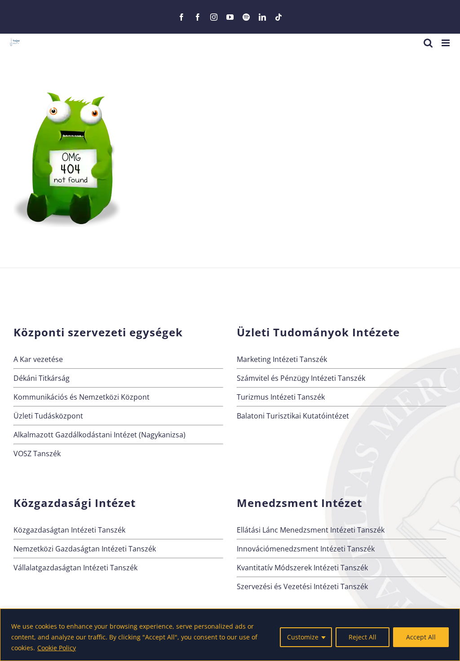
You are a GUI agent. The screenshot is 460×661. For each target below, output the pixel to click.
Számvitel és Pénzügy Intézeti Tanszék (301, 378)
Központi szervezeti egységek (98, 332)
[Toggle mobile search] (428, 43)
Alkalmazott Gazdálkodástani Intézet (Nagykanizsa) (99, 435)
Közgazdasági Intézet (74, 502)
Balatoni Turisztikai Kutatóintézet (293, 416)
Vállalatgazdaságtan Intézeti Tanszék (75, 568)
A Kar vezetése (38, 359)
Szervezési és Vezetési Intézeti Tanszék (302, 586)
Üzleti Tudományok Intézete (318, 332)
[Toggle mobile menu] (446, 43)
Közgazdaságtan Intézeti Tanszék (69, 530)
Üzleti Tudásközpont (48, 416)
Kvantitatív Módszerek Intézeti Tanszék (302, 568)
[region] (230, 634)
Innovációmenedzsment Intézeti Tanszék (306, 549)
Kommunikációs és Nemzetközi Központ (81, 397)
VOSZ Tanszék (37, 453)
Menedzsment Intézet (299, 502)
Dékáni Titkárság (41, 378)
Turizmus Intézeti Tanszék (281, 397)
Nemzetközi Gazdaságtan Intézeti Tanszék (84, 549)
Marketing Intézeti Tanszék (282, 359)
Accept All (421, 637)
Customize (302, 637)
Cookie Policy (56, 647)
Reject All (362, 637)
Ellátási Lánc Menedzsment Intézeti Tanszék (311, 530)
